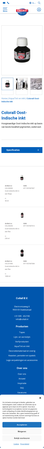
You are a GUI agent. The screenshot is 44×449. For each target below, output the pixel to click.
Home (4, 98)
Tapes (22, 332)
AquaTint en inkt (17, 98)
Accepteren (22, 425)
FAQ (22, 388)
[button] (40, 397)
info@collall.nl (4, 3)
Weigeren (22, 431)
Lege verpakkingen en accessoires (22, 360)
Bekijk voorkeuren (22, 438)
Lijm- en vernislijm (22, 337)
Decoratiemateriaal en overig (22, 351)
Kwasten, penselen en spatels (21, 355)
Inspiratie (22, 383)
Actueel (22, 378)
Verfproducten (22, 341)
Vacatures (22, 392)
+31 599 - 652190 (8, 3)
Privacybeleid (24, 444)
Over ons (22, 374)
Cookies (16, 444)
